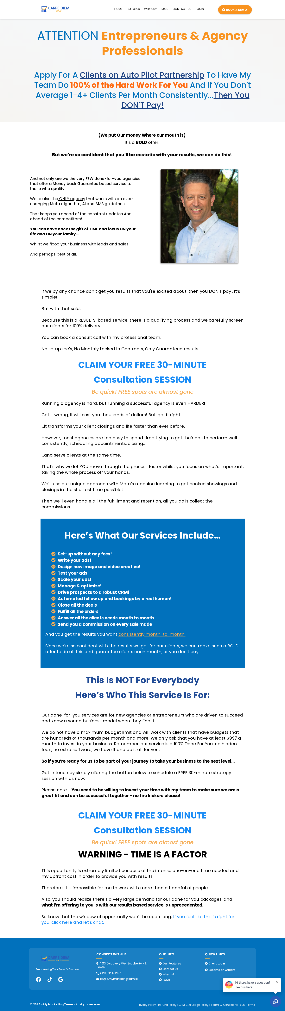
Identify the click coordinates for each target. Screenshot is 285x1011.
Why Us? (150, 9)
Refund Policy (167, 1005)
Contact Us (182, 9)
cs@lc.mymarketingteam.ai (119, 979)
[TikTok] (49, 979)
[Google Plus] (60, 979)
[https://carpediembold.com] (55, 9)
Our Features (172, 963)
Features (133, 9)
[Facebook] (38, 979)
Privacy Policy (147, 1005)
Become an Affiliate (222, 970)
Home (118, 9)
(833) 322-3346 (110, 973)
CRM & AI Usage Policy (193, 1005)
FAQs (164, 9)
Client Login (217, 963)
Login (200, 9)
